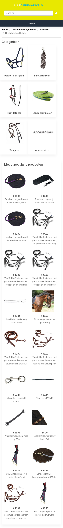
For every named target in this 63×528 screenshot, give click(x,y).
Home (32, 23)
